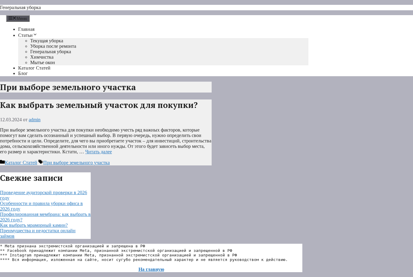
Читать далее (98, 151)
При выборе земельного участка (76, 162)
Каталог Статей (34, 67)
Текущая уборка (46, 40)
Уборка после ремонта (53, 46)
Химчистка (42, 57)
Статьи (25, 35)
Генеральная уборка (20, 7)
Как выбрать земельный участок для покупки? (99, 104)
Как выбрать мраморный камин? (34, 225)
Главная (26, 29)
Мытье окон (42, 62)
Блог (23, 73)
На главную (151, 269)
